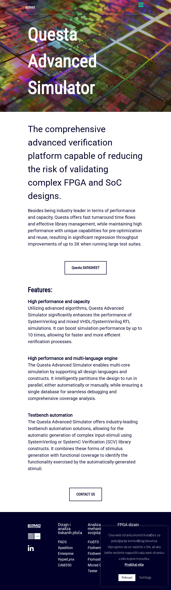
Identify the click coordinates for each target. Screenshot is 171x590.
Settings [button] (145, 577)
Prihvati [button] (127, 577)
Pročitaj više (134, 564)
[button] (140, 5)
